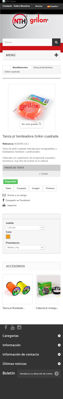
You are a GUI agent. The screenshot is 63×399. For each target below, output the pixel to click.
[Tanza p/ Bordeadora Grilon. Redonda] (17, 289)
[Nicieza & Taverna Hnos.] (31, 21)
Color (9, 232)
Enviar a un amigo (17, 195)
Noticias (39, 6)
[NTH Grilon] (31, 1)
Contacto (7, 6)
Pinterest (50, 188)
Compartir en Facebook (18, 200)
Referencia (8, 144)
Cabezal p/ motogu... (47, 308)
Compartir (21, 188)
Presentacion (13, 243)
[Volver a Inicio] (6, 68)
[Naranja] (8, 237)
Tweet (8, 188)
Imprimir (12, 205)
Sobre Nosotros (22, 6)
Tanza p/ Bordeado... (14, 308)
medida (10, 223)
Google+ (35, 188)
